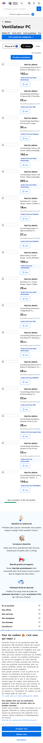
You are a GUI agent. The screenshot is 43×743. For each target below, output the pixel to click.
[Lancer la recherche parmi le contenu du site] (39, 9)
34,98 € (37, 238)
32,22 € (37, 318)
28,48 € (37, 429)
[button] (21, 3)
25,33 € (37, 402)
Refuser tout (21, 734)
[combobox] (21, 8)
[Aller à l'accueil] (4, 3)
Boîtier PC (6, 33)
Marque (28, 46)
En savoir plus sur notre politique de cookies (20, 696)
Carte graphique (29, 33)
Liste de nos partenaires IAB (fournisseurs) (19, 720)
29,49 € (37, 374)
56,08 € (37, 345)
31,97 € (37, 131)
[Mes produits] (29, 3)
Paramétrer (21, 740)
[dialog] (21, 687)
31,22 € (37, 456)
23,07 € (37, 211)
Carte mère (16, 33)
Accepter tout (22, 729)
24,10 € (37, 104)
